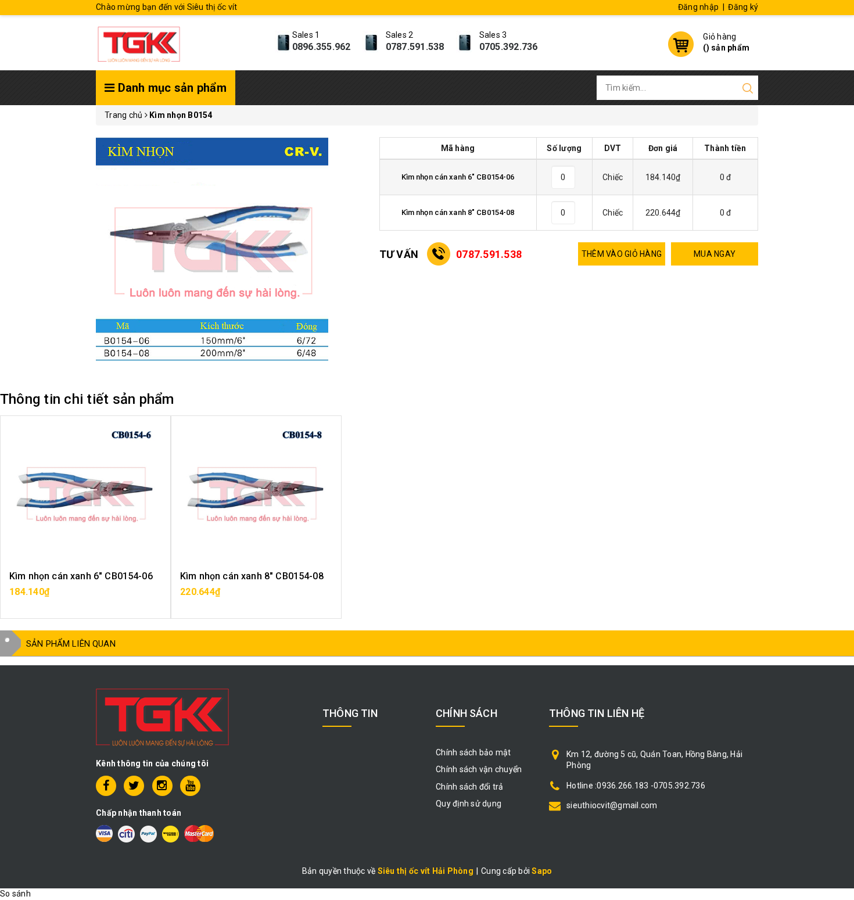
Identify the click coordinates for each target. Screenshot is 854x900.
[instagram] (162, 786)
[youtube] (190, 786)
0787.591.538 (415, 46)
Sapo (542, 871)
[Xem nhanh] (85, 494)
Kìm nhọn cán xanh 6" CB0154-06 (81, 576)
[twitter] (134, 786)
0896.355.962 (321, 46)
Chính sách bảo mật (473, 752)
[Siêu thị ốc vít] (139, 41)
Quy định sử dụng (468, 803)
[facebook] (106, 786)
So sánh (15, 893)
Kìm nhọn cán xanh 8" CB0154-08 (252, 576)
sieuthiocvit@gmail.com (612, 805)
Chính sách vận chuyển (479, 769)
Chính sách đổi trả (470, 786)
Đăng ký (743, 7)
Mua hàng (85, 598)
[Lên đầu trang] (836, 621)
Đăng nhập (698, 7)
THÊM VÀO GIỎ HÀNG (622, 254)
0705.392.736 (508, 46)
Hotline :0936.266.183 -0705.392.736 (635, 785)
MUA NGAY (714, 254)
